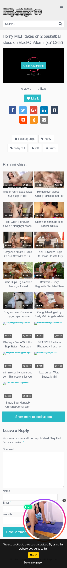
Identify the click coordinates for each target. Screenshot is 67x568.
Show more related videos (33, 416)
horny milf (19, 148)
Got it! (33, 555)
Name (7, 491)
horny (47, 139)
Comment (8, 449)
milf (36, 148)
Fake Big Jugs (26, 139)
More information (33, 562)
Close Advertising (33, 66)
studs (52, 148)
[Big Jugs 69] (22, 12)
